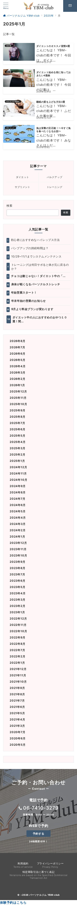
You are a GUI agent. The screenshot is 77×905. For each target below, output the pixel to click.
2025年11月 (18, 397)
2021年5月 (17, 713)
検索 (10, 205)
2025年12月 (18, 391)
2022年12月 (18, 618)
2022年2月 (17, 656)
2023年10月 (18, 555)
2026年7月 (17, 347)
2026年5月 (17, 360)
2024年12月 (18, 467)
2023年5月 (17, 587)
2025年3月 (17, 448)
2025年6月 (17, 429)
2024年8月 (18, 492)
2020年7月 (17, 732)
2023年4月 (18, 593)
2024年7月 (17, 498)
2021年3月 (17, 725)
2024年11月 (18, 473)
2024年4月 (18, 517)
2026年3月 (17, 372)
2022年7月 (17, 650)
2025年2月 (17, 454)
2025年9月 (17, 410)
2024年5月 (18, 511)
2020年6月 (18, 738)
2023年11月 (18, 549)
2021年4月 (17, 719)
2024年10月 (18, 479)
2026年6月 (17, 353)
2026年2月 (17, 378)
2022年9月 (17, 637)
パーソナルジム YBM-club (44, 895)
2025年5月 (17, 435)
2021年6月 (17, 706)
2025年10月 (18, 404)
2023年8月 (17, 568)
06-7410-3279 (40, 808)
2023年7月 (17, 574)
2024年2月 (18, 530)
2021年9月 (17, 688)
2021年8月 (17, 694)
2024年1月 (17, 536)
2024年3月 (18, 524)
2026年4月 (18, 366)
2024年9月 (18, 486)
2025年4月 (18, 442)
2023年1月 (17, 612)
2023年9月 (17, 561)
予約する (38, 833)
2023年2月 (17, 606)
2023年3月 (17, 599)
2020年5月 (18, 744)
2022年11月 (18, 624)
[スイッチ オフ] (70, 6)
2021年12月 (18, 669)
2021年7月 (17, 700)
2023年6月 (17, 580)
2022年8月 (17, 643)
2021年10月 (18, 681)
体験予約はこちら (13, 902)
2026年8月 (17, 341)
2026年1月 (17, 385)
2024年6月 (18, 505)
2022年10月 (18, 631)
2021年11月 (18, 675)
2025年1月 (17, 460)
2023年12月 (18, 542)
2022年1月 (17, 662)
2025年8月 (17, 416)
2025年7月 (17, 423)
